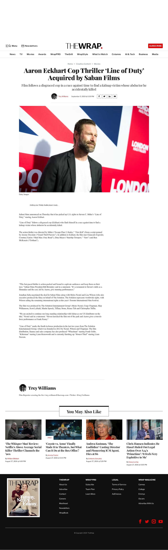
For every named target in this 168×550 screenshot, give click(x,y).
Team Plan (90, 489)
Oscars (141, 499)
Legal (115, 480)
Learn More (90, 494)
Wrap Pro (91, 480)
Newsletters (31, 46)
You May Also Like (84, 411)
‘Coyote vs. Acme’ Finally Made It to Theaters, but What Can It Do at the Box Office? (64, 447)
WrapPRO (55, 54)
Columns (116, 54)
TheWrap (64, 480)
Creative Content (83, 64)
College (141, 489)
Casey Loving (133, 462)
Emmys (141, 494)
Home (70, 64)
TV (21, 54)
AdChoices (116, 494)
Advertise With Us (146, 503)
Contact (62, 494)
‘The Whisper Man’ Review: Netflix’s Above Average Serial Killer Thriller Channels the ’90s (23, 448)
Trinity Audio (43, 205)
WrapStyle (82, 54)
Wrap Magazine (147, 480)
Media (155, 54)
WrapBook (63, 513)
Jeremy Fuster (53, 455)
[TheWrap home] (84, 46)
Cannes (141, 484)
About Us (63, 484)
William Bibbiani (13, 459)
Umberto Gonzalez (95, 459)
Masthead (63, 503)
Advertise (63, 489)
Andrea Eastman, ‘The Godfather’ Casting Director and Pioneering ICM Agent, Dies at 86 (103, 448)
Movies (30, 54)
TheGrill (69, 54)
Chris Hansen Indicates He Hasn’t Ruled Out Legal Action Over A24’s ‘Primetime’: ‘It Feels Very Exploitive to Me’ (143, 450)
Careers (62, 499)
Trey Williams (63, 96)
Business (143, 54)
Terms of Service (119, 484)
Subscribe (155, 46)
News (12, 54)
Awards (42, 54)
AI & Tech (130, 54)
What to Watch (100, 54)
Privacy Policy (118, 489)
